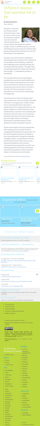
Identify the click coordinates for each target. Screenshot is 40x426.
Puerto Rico (26, 405)
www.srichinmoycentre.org (22, 156)
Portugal (8, 406)
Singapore (8, 384)
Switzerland (9, 416)
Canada (24, 398)
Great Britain (26, 378)
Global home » (9, 355)
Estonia (24, 366)
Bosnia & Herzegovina (26, 352)
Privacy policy (9, 304)
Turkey (7, 423)
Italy (6, 389)
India (6, 372)
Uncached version (28, 424)
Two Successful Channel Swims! (11, 276)
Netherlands (9, 399)
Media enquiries (10, 313)
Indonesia (8, 375)
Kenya (7, 362)
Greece (24, 380)
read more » (20, 336)
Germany (25, 375)
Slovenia (8, 420)
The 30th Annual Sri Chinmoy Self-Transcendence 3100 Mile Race (18, 261)
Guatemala (25, 400)
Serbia (7, 410)
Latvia (7, 391)
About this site (9, 306)
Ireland (24, 386)
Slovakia (8, 418)
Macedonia (8, 395)
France (24, 371)
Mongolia (8, 379)
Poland (7, 404)
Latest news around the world (14, 320)
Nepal (7, 381)
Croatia (24, 360)
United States (26, 407)
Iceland (24, 384)
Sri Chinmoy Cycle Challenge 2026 (12, 286)
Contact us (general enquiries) (14, 311)
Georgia (24, 373)
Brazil (24, 396)
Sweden (7, 414)
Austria (24, 349)
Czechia (24, 362)
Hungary (25, 382)
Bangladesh (9, 370)
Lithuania (8, 393)
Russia (7, 408)
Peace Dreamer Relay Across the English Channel (16, 281)
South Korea (9, 386)
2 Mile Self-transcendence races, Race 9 (13, 267)
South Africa (9, 365)
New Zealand (26, 415)
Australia (25, 413)
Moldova (8, 397)
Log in (24, 422)
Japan (7, 377)
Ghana (7, 360)
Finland (24, 369)
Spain (7, 412)
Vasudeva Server (27, 339)
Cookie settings (10, 309)
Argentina (25, 393)
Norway (7, 402)
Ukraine (7, 425)
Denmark (25, 364)
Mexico (24, 402)
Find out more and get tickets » (21, 251)
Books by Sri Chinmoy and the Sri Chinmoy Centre (19, 323)
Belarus (24, 355)
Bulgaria (25, 357)
